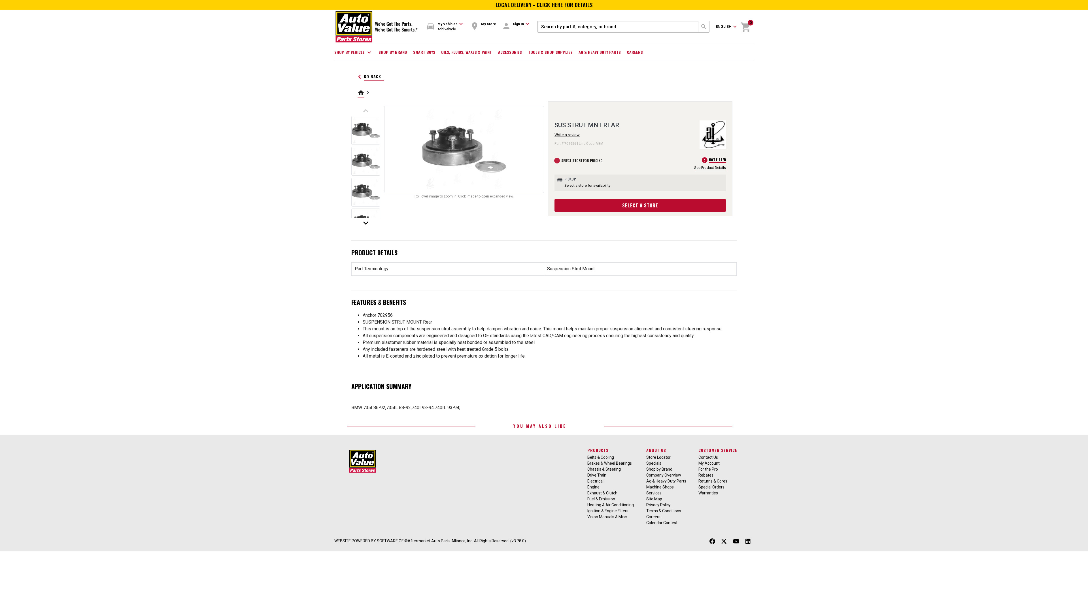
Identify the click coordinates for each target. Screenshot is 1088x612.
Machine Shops (660, 487)
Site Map (654, 499)
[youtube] (736, 541)
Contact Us (708, 457)
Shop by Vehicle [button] (353, 52)
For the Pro (708, 469)
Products (598, 450)
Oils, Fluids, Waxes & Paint (466, 52)
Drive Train (596, 475)
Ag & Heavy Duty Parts (600, 52)
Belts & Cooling (600, 457)
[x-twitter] (724, 541)
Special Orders (711, 487)
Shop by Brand (393, 52)
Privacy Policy (658, 505)
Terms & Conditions (663, 511)
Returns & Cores (712, 481)
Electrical (595, 481)
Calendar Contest (661, 522)
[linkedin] (748, 541)
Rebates (705, 475)
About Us (656, 450)
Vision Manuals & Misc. (607, 517)
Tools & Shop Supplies (550, 52)
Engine (593, 487)
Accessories (510, 52)
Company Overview (663, 475)
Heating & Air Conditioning (610, 505)
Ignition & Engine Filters (607, 511)
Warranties (708, 493)
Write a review (567, 135)
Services (654, 493)
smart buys (424, 52)
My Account (709, 463)
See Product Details (710, 167)
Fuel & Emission (601, 499)
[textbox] (618, 26)
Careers (635, 52)
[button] (445, 27)
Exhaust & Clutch (602, 493)
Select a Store (640, 205)
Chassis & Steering (604, 469)
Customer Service (717, 450)
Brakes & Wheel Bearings (609, 463)
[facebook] (712, 541)
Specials (653, 463)
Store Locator (658, 457)
